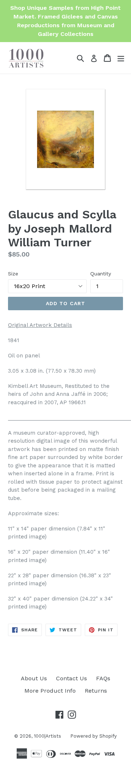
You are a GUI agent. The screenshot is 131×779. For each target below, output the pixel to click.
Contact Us (71, 678)
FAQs (103, 678)
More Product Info (50, 690)
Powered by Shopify (93, 736)
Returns (96, 690)
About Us (34, 678)
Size (13, 273)
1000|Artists (47, 736)
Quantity (100, 273)
